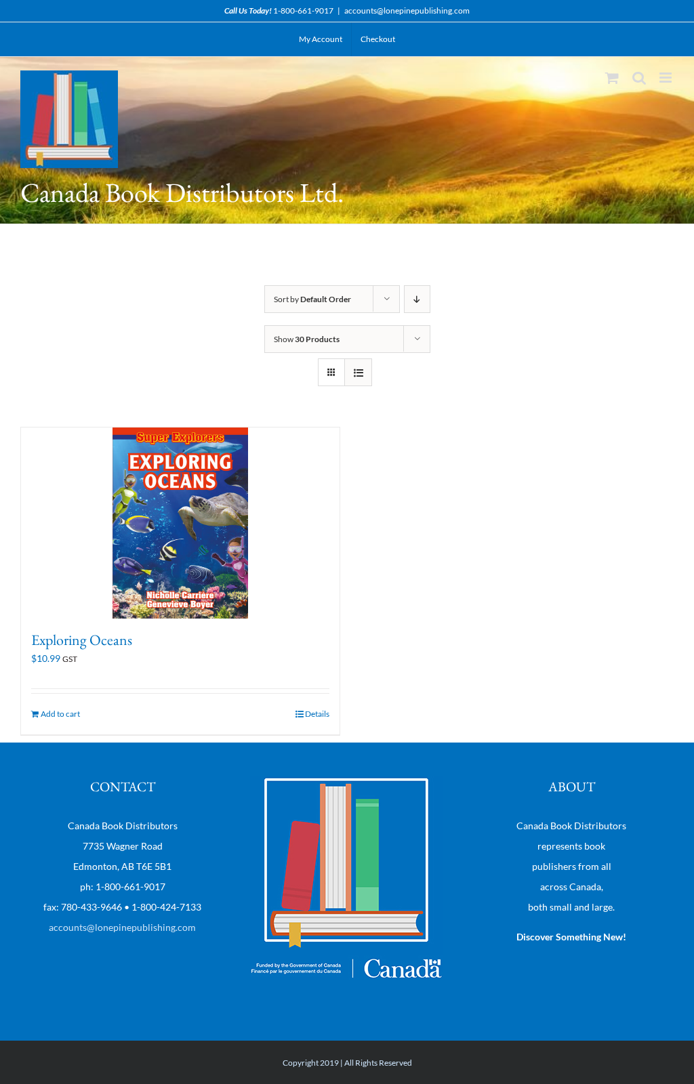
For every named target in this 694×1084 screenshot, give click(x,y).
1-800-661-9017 (303, 10)
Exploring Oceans (81, 640)
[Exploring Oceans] (180, 523)
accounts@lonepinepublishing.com (407, 10)
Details (317, 714)
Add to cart (60, 714)
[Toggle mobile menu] (666, 77)
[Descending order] (417, 299)
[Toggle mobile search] (639, 77)
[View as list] (358, 372)
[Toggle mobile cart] (612, 77)
